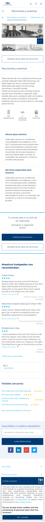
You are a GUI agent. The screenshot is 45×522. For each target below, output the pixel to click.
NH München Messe (11, 395)
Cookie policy (26, 502)
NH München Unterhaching (15, 404)
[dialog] (22, 499)
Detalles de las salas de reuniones (22, 59)
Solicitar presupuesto (22, 237)
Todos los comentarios (12, 356)
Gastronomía (36, 17)
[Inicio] (7, 3)
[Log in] (37, 3)
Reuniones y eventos (17, 17)
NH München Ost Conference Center (15, 399)
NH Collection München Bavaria (16, 391)
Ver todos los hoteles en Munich (16, 410)
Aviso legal (6, 466)
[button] (3, 11)
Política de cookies (9, 475)
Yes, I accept (22, 517)
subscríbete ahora (22, 441)
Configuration (21, 499)
